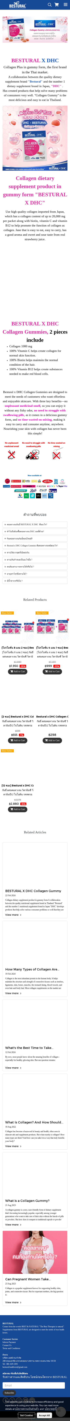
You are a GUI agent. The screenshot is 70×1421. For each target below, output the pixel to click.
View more (12, 914)
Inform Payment (9, 1342)
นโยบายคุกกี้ (51, 1408)
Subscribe (9, 1393)
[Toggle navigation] (65, 5)
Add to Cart (19, 671)
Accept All (44, 1415)
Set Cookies (26, 1415)
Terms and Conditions (11, 1348)
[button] (48, 5)
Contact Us (7, 1345)
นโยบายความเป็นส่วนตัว (27, 1408)
